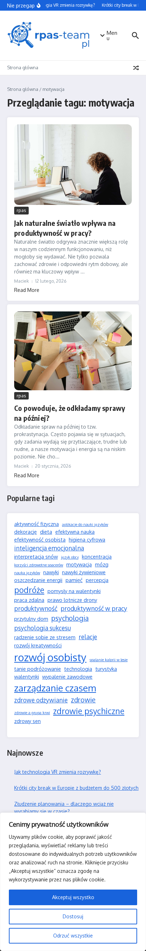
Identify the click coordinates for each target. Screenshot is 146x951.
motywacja (79, 564)
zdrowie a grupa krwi (32, 712)
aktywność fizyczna (36, 524)
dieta (46, 531)
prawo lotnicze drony (72, 600)
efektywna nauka (75, 531)
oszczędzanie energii (38, 580)
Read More (26, 290)
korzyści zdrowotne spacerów (38, 565)
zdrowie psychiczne (88, 711)
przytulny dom (31, 618)
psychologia (70, 618)
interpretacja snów (36, 556)
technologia (78, 668)
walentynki (26, 676)
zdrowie (83, 699)
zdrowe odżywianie (41, 700)
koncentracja (97, 556)
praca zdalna (29, 600)
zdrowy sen (27, 721)
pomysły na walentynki (74, 591)
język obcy (70, 557)
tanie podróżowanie (37, 668)
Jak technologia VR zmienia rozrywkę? (57, 772)
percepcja (97, 580)
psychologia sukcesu (42, 628)
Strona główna (22, 67)
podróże (29, 590)
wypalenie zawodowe (67, 676)
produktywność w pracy (94, 608)
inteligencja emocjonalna (49, 548)
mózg (101, 564)
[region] (73, 882)
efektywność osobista (40, 539)
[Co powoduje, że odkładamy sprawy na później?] (73, 350)
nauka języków (27, 572)
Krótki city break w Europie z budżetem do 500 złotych (76, 788)
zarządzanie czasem (55, 688)
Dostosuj (73, 916)
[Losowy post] (136, 68)
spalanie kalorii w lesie (109, 659)
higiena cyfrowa (87, 539)
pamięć (74, 580)
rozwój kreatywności (38, 645)
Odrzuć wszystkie (73, 936)
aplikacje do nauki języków (85, 524)
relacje (88, 637)
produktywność (35, 608)
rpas (21, 210)
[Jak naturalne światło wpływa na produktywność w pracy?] (73, 164)
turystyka (106, 668)
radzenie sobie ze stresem (44, 637)
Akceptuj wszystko (73, 897)
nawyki (51, 572)
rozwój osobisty (50, 657)
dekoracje (25, 531)
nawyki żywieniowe (84, 572)
